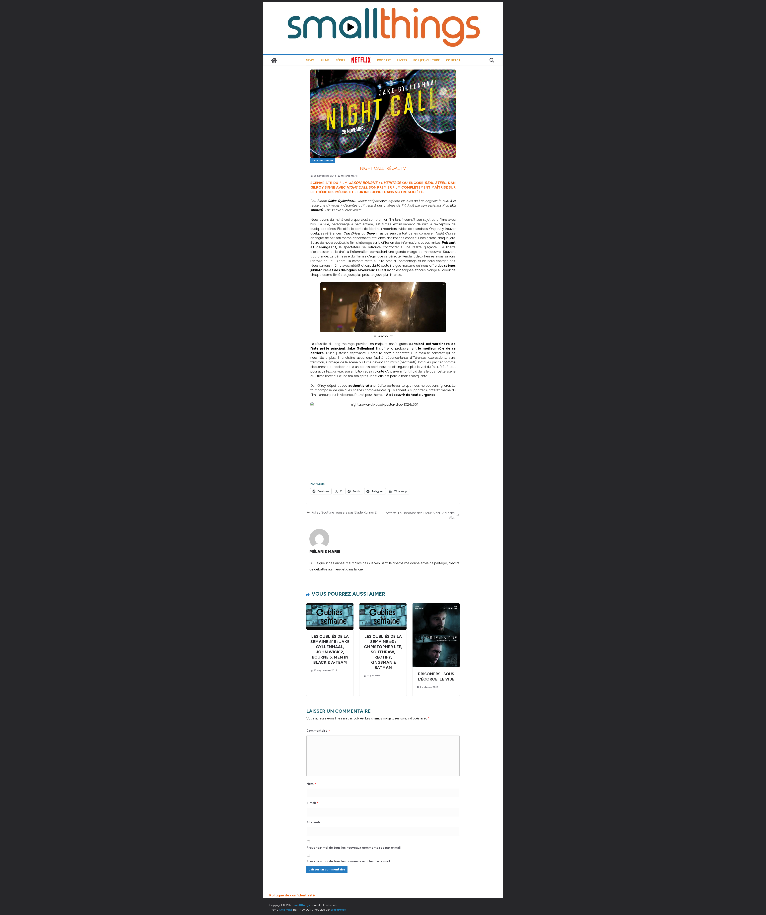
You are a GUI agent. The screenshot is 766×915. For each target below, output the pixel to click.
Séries (340, 60)
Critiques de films (322, 160)
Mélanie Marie (349, 175)
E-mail (312, 803)
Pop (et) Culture (426, 60)
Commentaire (318, 730)
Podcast (384, 60)
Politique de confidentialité (292, 895)
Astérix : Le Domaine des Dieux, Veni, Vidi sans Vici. (420, 515)
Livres (402, 60)
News (310, 60)
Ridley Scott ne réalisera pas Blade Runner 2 (344, 512)
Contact (453, 60)
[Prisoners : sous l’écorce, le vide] (436, 605)
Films (325, 60)
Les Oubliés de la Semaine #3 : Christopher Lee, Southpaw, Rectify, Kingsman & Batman (383, 652)
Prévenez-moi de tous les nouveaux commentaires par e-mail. (353, 847)
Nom (311, 784)
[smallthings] (274, 60)
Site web (313, 822)
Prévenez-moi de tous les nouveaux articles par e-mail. (348, 861)
